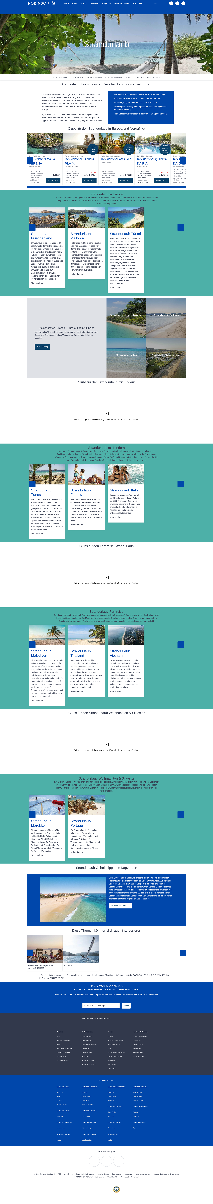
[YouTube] (106, 1161)
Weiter (126, 1006)
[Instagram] (94, 1161)
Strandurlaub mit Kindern (113, 77)
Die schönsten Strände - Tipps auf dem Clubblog (85, 77)
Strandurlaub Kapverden (120, 905)
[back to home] (41, 3)
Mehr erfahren (37, 283)
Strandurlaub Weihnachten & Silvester (148, 77)
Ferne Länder (128, 77)
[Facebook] (118, 1161)
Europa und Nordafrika (59, 77)
